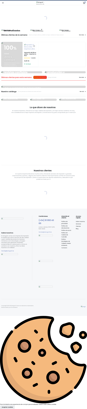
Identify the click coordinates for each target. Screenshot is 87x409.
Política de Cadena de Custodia (64, 235)
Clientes (78, 226)
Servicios (78, 224)
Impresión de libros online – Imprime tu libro (30, 54)
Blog (77, 229)
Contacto (64, 248)
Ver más (81, 35)
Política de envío (66, 230)
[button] (34, 46)
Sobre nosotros (80, 221)
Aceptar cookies (7, 407)
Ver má (82, 91)
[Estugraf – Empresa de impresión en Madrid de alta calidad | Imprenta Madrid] (43, 2)
